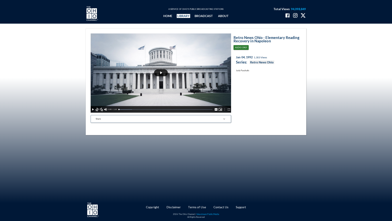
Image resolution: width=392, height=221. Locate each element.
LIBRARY (183, 16)
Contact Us (220, 207)
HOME (167, 16)
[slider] (165, 109)
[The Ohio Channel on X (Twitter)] (303, 16)
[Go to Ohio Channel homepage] (91, 14)
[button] (161, 119)
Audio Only (241, 47)
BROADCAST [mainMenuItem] (204, 16)
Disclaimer (173, 207)
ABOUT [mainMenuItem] (223, 16)
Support (241, 207)
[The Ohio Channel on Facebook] (287, 16)
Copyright (152, 207)
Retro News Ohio (262, 62)
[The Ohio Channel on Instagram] (295, 16)
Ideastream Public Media (207, 214)
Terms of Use (197, 207)
